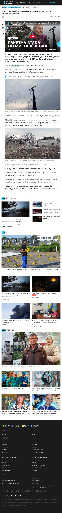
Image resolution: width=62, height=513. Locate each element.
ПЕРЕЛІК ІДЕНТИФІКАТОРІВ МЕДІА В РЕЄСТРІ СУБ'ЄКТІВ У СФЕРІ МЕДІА (44, 486)
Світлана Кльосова (10, 17)
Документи (35, 483)
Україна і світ (36, 2)
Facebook (43, 189)
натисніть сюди (22, 505)
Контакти (5, 478)
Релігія (34, 462)
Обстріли (4, 7)
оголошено (32, 165)
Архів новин (35, 478)
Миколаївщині (47, 54)
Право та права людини (9, 457)
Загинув (8, 116)
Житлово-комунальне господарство (13, 455)
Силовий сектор (7, 460)
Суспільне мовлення (8, 480)
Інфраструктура (35, 7)
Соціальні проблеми (38, 465)
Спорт (3, 468)
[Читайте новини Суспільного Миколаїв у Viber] (15, 495)
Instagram (53, 189)
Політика (4, 462)
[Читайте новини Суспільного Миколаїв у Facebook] (3, 495)
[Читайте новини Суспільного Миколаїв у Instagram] (7, 495)
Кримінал (5, 444)
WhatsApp (9, 189)
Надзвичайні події (37, 449)
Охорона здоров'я (37, 452)
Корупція (34, 442)
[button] (3, 21)
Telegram (17, 189)
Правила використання (39, 480)
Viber (24, 189)
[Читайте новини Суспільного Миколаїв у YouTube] (11, 495)
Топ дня (34, 470)
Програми (5, 486)
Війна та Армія (26, 7)
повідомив (15, 65)
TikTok (36, 189)
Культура (34, 444)
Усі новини (23, 2)
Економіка (5, 447)
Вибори (4, 449)
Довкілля (4, 452)
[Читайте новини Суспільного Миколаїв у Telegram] (19, 495)
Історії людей (36, 460)
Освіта (34, 447)
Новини (4, 434)
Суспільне (22, 504)
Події (3, 442)
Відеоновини (6, 470)
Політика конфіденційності (10, 483)
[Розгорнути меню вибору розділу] (17, 3)
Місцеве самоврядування (40, 457)
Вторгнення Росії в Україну (14, 7)
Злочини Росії (6, 465)
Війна (29, 2)
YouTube (30, 189)
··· (45, 3)
